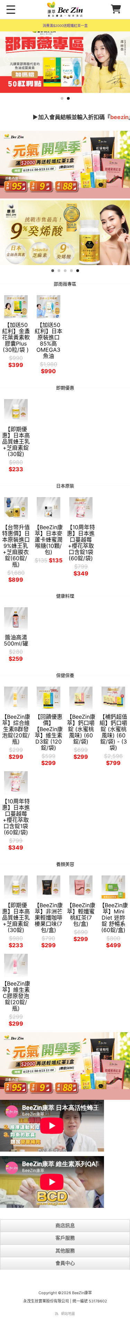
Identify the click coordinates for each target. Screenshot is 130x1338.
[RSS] (56, 1316)
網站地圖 (68, 1316)
